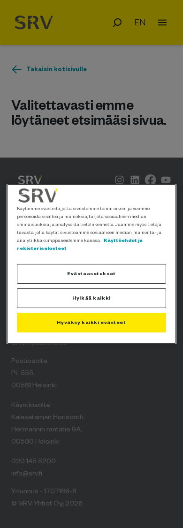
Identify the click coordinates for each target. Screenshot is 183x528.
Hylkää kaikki (91, 298)
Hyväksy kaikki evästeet (91, 322)
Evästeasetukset (91, 273)
